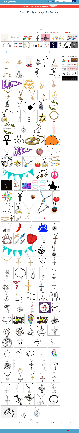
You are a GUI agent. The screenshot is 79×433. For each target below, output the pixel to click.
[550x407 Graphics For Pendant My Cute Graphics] (52, 140)
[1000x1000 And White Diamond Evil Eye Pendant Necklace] (54, 273)
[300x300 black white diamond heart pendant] (24, 412)
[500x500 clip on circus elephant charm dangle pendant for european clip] (54, 319)
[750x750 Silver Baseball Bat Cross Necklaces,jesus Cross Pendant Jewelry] (42, 262)
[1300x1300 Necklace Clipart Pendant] (39, 151)
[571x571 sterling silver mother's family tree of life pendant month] (7, 342)
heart (37, 52)
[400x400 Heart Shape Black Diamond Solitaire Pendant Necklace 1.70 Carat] (44, 239)
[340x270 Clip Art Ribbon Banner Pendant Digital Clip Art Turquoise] (39, 185)
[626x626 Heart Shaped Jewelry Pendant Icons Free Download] (30, 105)
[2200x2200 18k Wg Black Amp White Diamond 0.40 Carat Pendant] (33, 273)
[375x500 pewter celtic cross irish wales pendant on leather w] (19, 400)
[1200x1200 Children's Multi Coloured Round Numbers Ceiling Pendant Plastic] (7, 197)
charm (51, 52)
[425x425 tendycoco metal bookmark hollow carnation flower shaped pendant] (18, 296)
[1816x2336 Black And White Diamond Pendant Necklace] (6, 285)
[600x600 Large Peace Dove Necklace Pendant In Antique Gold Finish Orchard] (20, 95)
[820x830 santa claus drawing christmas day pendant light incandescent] (30, 319)
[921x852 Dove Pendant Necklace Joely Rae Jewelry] (54, 84)
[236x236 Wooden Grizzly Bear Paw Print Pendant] (42, 227)
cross (12, 52)
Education (46, 3)
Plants (59, 3)
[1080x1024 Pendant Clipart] (46, 197)
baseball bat (61, 52)
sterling (41, 52)
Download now (53, 6)
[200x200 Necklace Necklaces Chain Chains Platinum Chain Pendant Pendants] (54, 116)
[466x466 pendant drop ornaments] (18, 319)
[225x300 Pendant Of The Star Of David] (42, 116)
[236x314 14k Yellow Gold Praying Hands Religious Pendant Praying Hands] (16, 185)
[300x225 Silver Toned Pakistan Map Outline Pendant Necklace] (38, 128)
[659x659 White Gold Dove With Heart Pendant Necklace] (54, 95)
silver (21, 52)
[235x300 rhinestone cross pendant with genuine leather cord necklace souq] (5, 388)
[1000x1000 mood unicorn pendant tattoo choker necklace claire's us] (6, 319)
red (66, 52)
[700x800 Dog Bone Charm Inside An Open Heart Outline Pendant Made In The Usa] (23, 128)
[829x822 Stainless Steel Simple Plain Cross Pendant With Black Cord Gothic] (20, 197)
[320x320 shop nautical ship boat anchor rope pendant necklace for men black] (6, 296)
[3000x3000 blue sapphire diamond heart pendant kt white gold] (37, 412)
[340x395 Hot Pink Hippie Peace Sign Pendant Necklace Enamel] (54, 174)
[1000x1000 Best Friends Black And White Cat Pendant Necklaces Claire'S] (6, 227)
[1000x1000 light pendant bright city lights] (7, 331)
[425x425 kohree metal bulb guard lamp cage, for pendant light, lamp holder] (54, 296)
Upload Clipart (51, 1)
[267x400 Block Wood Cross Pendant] (11, 218)
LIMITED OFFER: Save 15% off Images (49, 32)
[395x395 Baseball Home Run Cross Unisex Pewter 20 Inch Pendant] (54, 250)
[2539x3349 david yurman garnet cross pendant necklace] (42, 376)
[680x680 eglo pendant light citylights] (41, 331)
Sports (42, 3)
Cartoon (30, 3)
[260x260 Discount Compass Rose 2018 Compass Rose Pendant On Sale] (41, 250)
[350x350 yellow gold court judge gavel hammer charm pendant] (19, 365)
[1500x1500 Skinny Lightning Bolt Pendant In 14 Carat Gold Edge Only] (30, 227)
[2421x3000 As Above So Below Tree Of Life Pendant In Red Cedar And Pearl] (55, 208)
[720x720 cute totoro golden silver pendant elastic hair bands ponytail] (54, 400)
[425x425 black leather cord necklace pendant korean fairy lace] (20, 342)
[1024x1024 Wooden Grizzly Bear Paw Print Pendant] (7, 239)
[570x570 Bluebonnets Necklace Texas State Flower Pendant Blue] (42, 208)
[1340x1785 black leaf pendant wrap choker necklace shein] (55, 308)
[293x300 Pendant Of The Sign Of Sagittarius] (7, 162)
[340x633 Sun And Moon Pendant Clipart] (45, 162)
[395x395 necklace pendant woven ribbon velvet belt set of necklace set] (18, 353)
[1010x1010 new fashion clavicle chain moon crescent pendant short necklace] (30, 353)
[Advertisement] (39, 21)
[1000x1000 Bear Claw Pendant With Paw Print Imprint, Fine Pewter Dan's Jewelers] (54, 227)
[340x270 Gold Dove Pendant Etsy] (8, 95)
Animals (21, 3)
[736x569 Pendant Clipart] (53, 151)
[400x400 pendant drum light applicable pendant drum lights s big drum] (54, 62)
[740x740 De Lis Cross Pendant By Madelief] (54, 285)
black (55, 52)
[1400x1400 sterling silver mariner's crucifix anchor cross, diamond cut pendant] (29, 388)
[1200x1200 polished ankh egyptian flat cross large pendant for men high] (54, 376)
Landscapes (55, 3)
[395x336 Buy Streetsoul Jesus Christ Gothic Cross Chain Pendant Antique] (7, 105)
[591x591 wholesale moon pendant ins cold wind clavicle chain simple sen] (42, 353)
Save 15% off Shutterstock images (69, 56)
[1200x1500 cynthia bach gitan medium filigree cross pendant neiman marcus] (32, 376)
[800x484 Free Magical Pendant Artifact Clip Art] (34, 140)
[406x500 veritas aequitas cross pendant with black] (55, 365)
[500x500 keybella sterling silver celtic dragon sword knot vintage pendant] (7, 308)
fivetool (70, 52)
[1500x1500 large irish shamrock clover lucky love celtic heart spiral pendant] (20, 308)
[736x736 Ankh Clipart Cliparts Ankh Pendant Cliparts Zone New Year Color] (7, 140)
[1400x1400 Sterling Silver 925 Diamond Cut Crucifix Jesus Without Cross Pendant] (19, 105)
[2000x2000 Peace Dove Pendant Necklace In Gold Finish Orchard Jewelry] (32, 95)
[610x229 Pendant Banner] (18, 174)
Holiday (38, 3)
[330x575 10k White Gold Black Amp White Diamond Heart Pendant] (43, 273)
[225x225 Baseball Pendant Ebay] (6, 262)
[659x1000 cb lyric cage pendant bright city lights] (31, 331)
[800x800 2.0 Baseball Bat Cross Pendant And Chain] (19, 219)
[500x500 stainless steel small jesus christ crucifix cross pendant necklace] (41, 400)
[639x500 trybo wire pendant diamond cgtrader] (9, 412)
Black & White (26, 3)
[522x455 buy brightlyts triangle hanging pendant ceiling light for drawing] (30, 296)
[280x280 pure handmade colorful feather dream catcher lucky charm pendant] (54, 353)
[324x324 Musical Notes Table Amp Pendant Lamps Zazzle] (26, 185)
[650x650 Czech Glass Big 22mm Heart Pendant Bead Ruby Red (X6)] (32, 239)
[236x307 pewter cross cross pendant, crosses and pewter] (29, 400)
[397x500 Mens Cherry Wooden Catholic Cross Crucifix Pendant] (55, 239)
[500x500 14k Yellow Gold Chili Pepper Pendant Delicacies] (18, 227)
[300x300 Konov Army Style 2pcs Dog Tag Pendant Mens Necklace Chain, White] (54, 73)
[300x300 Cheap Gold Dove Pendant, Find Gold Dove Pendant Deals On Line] (20, 62)
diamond (46, 52)
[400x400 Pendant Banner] (5, 219)
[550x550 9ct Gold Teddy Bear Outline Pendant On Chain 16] (29, 208)
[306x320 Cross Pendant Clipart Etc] (18, 140)
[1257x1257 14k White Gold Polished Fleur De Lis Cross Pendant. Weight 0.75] (28, 285)
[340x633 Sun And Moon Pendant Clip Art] (4, 116)
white (33, 52)
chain (29, 52)
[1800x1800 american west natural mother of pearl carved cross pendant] (7, 376)
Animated (35, 3)
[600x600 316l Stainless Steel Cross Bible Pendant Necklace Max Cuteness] (19, 239)
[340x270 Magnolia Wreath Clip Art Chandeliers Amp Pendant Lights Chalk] (53, 105)
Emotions (50, 3)
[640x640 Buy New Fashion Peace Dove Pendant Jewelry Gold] (29, 84)
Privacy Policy (57, 430)
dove (25, 52)
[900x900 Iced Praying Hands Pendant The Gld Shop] (6, 185)
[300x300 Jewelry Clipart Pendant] (6, 151)
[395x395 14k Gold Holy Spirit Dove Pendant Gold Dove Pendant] (7, 62)
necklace (4, 52)
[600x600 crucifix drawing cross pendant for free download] (32, 365)
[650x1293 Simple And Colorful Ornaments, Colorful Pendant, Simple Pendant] (29, 62)
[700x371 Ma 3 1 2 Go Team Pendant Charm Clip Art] (12, 84)
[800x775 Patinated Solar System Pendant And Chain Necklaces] (7, 208)
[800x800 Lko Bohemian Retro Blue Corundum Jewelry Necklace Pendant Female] (41, 105)
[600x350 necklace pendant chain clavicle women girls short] (37, 342)
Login (47, 1)
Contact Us (64, 430)
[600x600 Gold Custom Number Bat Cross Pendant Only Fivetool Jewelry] (30, 262)
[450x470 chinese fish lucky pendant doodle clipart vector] (45, 308)
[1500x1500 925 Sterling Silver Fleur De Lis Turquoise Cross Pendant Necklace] (41, 285)
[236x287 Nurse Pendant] (16, 285)
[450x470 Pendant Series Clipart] (28, 162)
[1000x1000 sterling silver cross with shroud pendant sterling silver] (7, 400)
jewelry (16, 52)
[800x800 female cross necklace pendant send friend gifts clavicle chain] (6, 353)
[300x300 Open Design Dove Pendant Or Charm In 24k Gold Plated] (41, 84)
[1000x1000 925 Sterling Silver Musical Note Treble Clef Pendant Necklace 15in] (14, 116)
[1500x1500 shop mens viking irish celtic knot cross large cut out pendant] (17, 388)
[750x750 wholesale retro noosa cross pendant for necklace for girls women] (42, 388)
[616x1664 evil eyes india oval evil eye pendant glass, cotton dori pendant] (45, 62)
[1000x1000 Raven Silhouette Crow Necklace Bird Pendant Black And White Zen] (20, 273)
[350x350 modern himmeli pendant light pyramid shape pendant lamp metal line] (19, 73)
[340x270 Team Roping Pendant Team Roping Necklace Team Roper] (53, 185)
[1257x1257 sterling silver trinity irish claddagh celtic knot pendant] (54, 331)
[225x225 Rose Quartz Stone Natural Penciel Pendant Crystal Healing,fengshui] (53, 128)
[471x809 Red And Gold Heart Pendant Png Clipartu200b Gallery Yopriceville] (37, 162)
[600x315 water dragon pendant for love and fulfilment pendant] (37, 73)
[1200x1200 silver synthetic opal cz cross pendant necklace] (44, 365)
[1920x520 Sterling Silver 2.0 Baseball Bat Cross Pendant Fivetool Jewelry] (46, 219)
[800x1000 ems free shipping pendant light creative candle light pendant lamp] (38, 62)
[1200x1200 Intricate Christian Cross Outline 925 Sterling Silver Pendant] (54, 262)
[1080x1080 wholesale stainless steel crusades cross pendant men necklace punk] (54, 388)
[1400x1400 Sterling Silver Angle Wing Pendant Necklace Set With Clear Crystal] (7, 273)
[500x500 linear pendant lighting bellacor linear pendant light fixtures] (7, 73)
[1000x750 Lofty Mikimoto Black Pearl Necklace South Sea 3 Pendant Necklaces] (29, 116)
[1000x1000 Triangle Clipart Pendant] (54, 162)
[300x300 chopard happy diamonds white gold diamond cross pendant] (20, 376)
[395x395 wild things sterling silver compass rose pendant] (7, 365)
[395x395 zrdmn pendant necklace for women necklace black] (54, 342)
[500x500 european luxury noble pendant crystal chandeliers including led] (32, 308)
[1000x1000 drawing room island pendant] (43, 296)
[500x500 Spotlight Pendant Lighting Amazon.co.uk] (42, 174)
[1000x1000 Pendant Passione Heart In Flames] (33, 197)
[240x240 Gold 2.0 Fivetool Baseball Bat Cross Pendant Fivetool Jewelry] (27, 219)
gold (9, 52)
